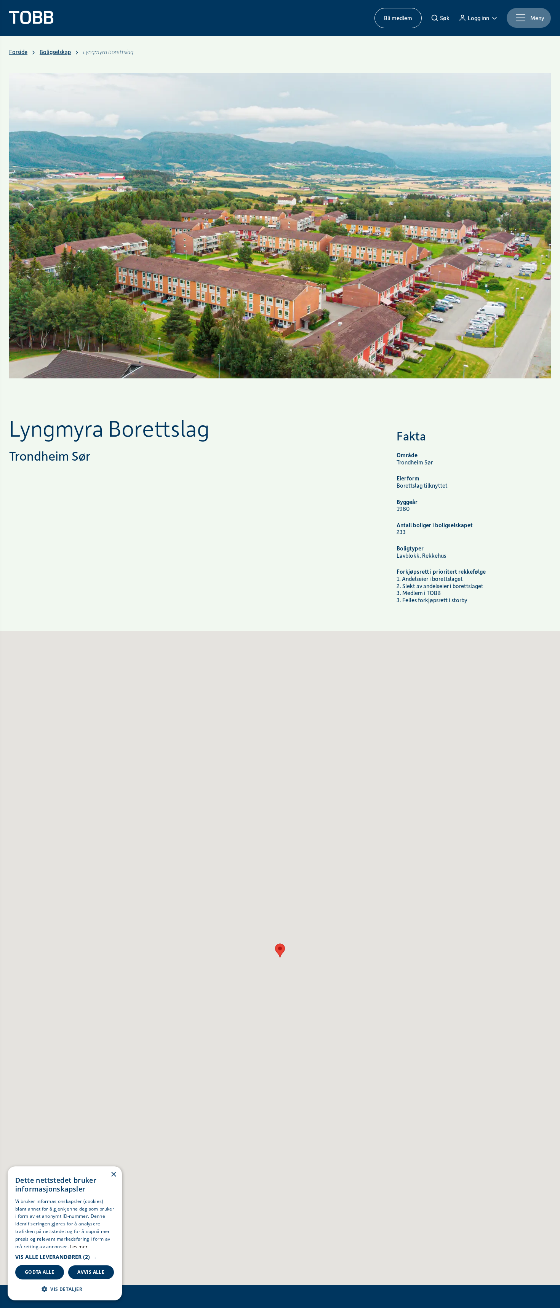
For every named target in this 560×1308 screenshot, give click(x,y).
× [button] (113, 1174)
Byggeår (407, 502)
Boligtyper (410, 548)
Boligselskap (55, 52)
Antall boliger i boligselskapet (435, 525)
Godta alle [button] (39, 1272)
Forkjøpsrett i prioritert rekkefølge (441, 571)
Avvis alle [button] (90, 1272)
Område (407, 455)
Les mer (79, 1246)
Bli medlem (398, 18)
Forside (18, 52)
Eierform (408, 478)
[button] (64, 1257)
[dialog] (65, 1233)
